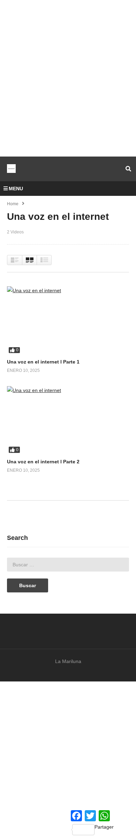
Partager (104, 827)
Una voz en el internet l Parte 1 (43, 362)
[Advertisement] (68, 78)
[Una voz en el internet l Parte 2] (68, 420)
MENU (16, 188)
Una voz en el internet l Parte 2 (43, 461)
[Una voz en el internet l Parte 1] (68, 320)
